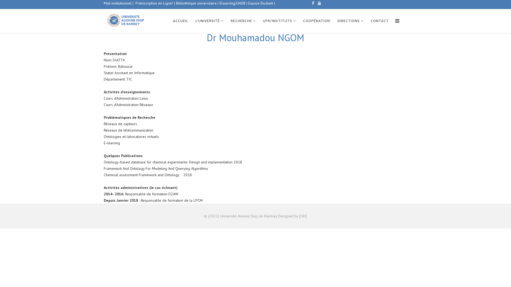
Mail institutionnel (117, 3)
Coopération (316, 21)
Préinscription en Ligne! (154, 3)
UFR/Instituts (277, 21)
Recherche (241, 21)
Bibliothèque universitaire (196, 3)
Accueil (180, 21)
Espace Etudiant (260, 3)
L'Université (208, 21)
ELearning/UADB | (233, 3)
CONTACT (380, 21)
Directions (348, 21)
